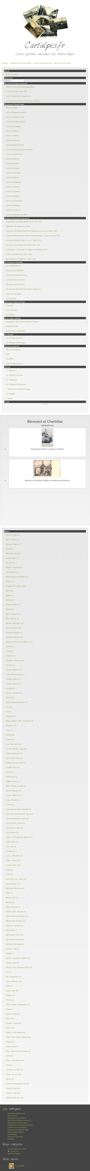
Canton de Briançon (13, 205)
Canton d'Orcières (12, 187)
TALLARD (9, 359)
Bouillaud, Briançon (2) (14, 632)
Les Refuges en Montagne (16, 342)
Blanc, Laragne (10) (13, 614)
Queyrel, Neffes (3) (13, 1014)
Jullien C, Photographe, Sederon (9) (19, 837)
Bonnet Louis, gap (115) (15, 623)
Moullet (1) (10, 953)
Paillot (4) (9, 986)
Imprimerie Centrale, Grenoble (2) (18, 809)
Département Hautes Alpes (21, 63)
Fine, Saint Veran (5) (13, 744)
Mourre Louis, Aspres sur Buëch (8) (19, 967)
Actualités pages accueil (16, 1113)
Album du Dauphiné (13, 349)
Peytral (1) (10, 1009)
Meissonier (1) (11, 930)
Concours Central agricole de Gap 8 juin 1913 (23, 245)
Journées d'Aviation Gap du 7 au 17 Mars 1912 (23, 240)
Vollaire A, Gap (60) (13, 1088)
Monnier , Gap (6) (12, 949)
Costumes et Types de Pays (18, 1129)
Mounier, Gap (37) (12, 962)
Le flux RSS (19, 1166)
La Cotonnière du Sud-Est (15, 280)
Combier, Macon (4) (13, 683)
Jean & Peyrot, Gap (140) (15, 823)
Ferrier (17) (10, 739)
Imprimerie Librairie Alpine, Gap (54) (19, 814)
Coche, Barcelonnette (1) (15, 674)
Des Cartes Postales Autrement (19, 1120)
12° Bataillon (10, 394)
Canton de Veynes (12, 168)
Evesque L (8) (11, 725)
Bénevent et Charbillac (62, 63)
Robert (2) (9, 1028)
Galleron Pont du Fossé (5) (16, 763)
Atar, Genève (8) (12, 572)
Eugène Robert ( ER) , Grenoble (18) (19, 721)
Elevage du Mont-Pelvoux (15, 284)
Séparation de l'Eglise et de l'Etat (18, 226)
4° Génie (9, 398)
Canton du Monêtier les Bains (17, 214)
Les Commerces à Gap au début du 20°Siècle (23, 101)
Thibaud (9, 1065)
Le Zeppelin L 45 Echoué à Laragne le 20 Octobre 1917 (26, 249)
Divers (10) (10, 697)
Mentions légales (14, 1153)
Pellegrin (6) (10, 995)
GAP (7, 354)
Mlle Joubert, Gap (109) (15, 935)
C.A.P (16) (10, 646)
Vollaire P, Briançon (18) (15, 1097)
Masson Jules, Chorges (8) (16, 911)
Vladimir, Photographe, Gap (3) (17, 1083)
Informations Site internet (17, 1118)
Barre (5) (9, 590)
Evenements (12, 1115)
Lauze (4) (9, 874)
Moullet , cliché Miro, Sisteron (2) (18, 958)
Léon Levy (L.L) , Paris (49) (16, 879)
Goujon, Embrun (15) (14, 795)
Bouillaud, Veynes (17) (14, 637)
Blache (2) (9, 609)
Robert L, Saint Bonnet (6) (15, 1032)
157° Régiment (11, 380)
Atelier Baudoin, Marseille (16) (17, 577)
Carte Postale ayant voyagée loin (18, 96)
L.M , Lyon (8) (11, 846)
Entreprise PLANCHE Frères (16, 275)
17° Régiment (11, 370)
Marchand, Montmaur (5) (15, 888)
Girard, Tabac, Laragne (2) (16, 786)
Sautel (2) (9, 1056)
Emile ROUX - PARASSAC (15, 331)
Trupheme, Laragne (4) (14, 1069)
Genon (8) (9, 772)
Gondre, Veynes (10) (13, 790)
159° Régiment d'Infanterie (16, 384)
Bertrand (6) (10, 600)
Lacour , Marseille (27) (14, 856)
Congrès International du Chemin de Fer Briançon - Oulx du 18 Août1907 (33, 235)
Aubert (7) (9, 581)
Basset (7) (9, 595)
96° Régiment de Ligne (14, 375)
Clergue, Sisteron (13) (14, 670)
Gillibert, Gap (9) (12, 781)
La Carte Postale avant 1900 (16, 91)
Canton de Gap (11, 107)
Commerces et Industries (17, 1127)
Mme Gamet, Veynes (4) (15, 939)
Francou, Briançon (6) (14, 753)
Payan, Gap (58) (12, 990)
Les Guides (10, 314)
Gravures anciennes (15, 1136)
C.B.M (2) (9, 651)
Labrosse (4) (10, 851)
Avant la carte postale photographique (20, 87)
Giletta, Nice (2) (11, 776)
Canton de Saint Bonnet (42, 63)
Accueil (4, 63)
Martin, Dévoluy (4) (13, 907)
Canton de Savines (13, 191)
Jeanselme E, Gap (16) (14, 828)
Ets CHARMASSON (13, 266)
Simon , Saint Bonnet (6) (15, 1060)
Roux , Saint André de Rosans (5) (18, 1051)
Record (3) (10, 1018)
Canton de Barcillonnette (15, 117)
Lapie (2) (9, 869)
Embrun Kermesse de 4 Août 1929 (19, 254)
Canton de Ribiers (12, 135)
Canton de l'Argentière (14, 201)
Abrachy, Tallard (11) (13, 544)
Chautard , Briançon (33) (15, 660)
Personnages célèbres (16, 1132)
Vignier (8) (10, 1079)
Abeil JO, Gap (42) (13, 535)
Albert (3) (9, 549)
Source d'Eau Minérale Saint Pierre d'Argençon (23, 289)
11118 (45, 404)
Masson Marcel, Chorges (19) (17, 916)
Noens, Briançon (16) (14, 981)
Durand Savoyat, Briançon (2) (17, 702)
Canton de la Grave (13, 210)
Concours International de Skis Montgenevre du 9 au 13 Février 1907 (31, 231)
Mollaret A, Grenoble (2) (15, 944)
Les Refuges (12, 1134)
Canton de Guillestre (13, 182)
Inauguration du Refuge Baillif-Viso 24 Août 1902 (24, 221)
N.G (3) (8, 972)
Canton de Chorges (13, 173)
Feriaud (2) (10, 735)
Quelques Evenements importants (20, 1125)
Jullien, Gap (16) (12, 842)
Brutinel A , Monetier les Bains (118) (19, 642)
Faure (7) (9, 730)
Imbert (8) (9, 804)
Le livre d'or (14, 1151)
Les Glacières (11, 298)
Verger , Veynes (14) (13, 1074)
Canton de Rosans (13, 140)
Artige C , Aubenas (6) (14, 567)
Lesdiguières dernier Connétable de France (22, 321)
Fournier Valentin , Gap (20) (16, 749)
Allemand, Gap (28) (13, 553)
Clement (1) (10, 665)
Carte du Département (14, 363)
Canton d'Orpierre (12, 131)
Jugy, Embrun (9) (12, 832)
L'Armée (11, 1139)
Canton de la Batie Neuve (15, 121)
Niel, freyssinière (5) (13, 976)
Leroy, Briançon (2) (13, 883)
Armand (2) (10, 563)
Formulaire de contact (18, 1149)
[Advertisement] (45, 507)
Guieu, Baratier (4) (13, 800)
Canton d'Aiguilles (12, 196)
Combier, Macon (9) (13, 679)
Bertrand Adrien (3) (13, 604)
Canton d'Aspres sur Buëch (16, 112)
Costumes (9, 305)
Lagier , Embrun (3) (13, 860)
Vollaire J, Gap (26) (13, 1093)
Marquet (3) (10, 902)
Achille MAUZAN (12, 326)
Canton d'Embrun (12, 177)
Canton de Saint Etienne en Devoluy (19, 149)
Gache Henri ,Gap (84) (14, 758)
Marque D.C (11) (12, 897)
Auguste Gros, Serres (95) (15, 586)
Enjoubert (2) (11, 716)
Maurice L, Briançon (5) (14, 925)
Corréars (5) (10, 688)
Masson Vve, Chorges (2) (15, 921)
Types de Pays (11, 310)
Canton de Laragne (13, 126)
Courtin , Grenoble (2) (14, 693)
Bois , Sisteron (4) (12, 618)
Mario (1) (9, 893)
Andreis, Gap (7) (12, 558)
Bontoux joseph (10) (13, 628)
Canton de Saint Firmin (14, 154)
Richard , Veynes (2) (13, 1023)
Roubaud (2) (10, 1042)
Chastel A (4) (11, 656)
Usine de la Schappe (13, 294)
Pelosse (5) (10, 1000)
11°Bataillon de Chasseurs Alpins (18, 389)
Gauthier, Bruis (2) (12, 767)
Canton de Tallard (12, 163)
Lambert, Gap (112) (13, 865)
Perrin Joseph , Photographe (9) (18, 1004)
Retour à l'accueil (12, 74)
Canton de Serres (12, 159)
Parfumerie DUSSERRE (14, 270)
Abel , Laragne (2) (12, 539)
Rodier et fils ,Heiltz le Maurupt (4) (18, 1037)
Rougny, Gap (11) (12, 1046)
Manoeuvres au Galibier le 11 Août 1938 (21, 259)
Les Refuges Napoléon (14, 338)
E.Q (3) (8, 711)
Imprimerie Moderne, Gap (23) (17, 818)
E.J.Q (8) (9, 707)
